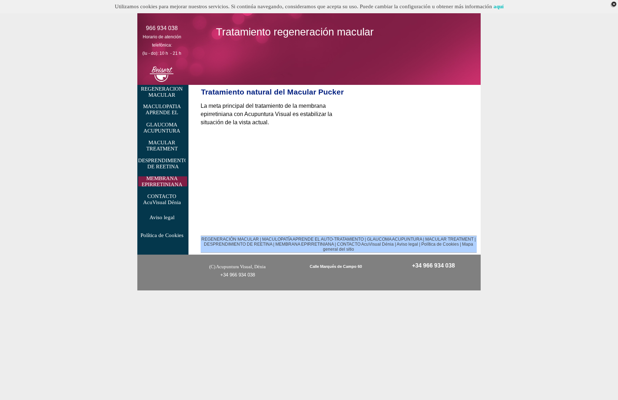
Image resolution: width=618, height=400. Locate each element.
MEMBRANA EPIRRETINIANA (304, 244)
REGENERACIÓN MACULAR (230, 239)
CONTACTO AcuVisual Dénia (365, 244)
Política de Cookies (440, 244)
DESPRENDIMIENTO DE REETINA (238, 244)
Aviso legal (407, 244)
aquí (499, 6)
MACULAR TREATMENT (449, 239)
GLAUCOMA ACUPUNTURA (394, 239)
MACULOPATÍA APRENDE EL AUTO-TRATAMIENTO (313, 239)
